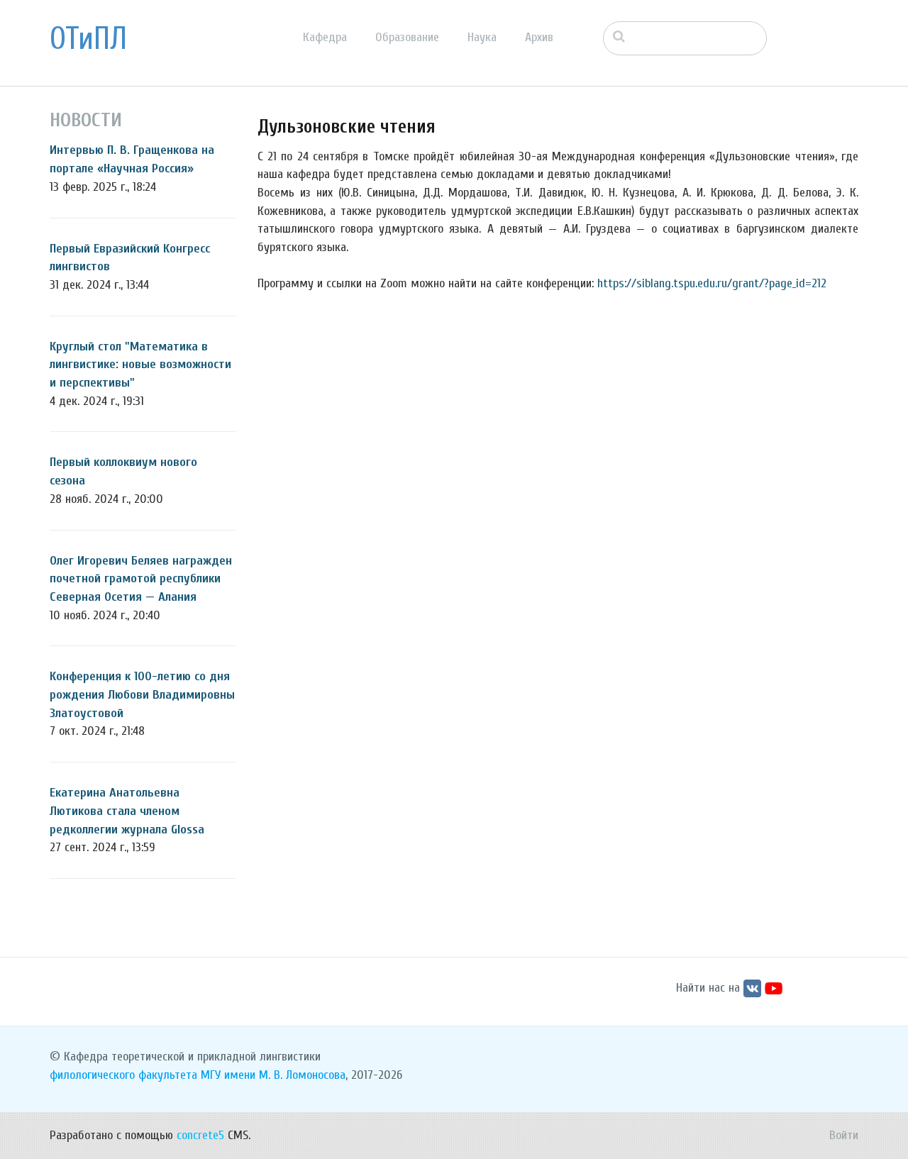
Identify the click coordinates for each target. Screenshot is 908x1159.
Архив (539, 37)
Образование (407, 37)
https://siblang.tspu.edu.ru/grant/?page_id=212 (711, 283)
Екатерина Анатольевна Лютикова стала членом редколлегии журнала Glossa (127, 810)
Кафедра (325, 37)
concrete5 (200, 1135)
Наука (482, 37)
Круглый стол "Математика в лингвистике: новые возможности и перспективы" (140, 364)
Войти (843, 1135)
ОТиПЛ (88, 39)
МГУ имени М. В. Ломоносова (273, 1075)
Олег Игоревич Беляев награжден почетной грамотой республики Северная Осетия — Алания (141, 578)
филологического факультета (123, 1075)
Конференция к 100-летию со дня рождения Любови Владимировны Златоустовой (142, 694)
